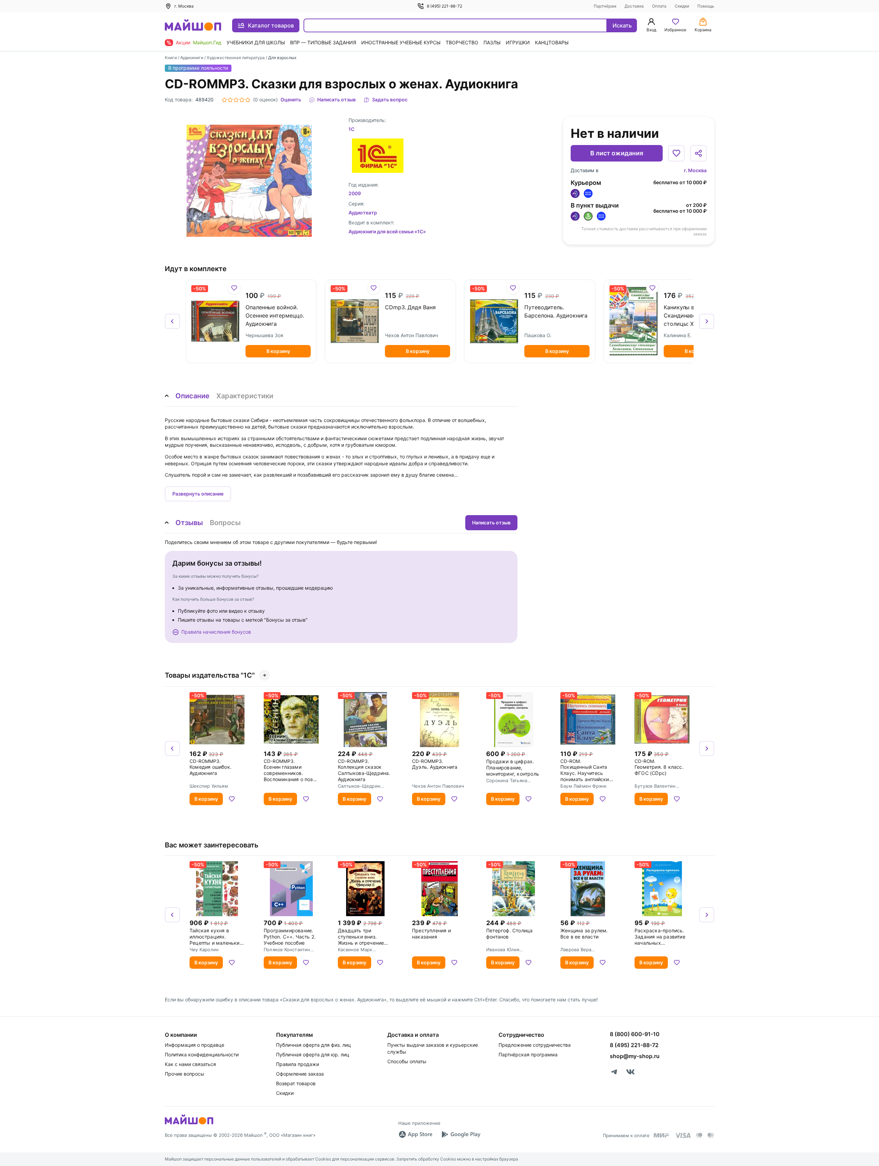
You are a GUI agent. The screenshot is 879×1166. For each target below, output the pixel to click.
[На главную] (193, 25)
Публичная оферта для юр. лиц (312, 1054)
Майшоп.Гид (207, 42)
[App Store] (415, 1134)
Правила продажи (297, 1064)
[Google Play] (461, 1134)
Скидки (682, 6)
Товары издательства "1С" (210, 675)
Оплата (659, 6)
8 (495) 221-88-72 (444, 6)
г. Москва (695, 170)
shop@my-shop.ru (635, 1056)
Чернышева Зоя (264, 335)
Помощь (705, 6)
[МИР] (662, 1135)
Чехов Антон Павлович (411, 335)
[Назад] (172, 321)
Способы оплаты (406, 1061)
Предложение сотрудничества (535, 1045)
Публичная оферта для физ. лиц (313, 1045)
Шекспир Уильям (209, 786)
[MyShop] (189, 1123)
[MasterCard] (699, 1135)
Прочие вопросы (184, 1074)
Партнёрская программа (528, 1054)
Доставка (634, 6)
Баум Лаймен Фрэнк (583, 786)
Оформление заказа (300, 1074)
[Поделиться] (698, 153)
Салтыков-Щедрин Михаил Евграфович (360, 786)
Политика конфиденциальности (202, 1054)
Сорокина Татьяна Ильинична (506, 780)
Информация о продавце (194, 1045)
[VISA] (682, 1135)
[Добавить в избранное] (676, 153)
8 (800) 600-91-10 (635, 1034)
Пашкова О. (537, 335)
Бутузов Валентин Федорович (655, 786)
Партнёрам (605, 6)
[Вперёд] (706, 321)
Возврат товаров (296, 1083)
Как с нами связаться (190, 1064)
